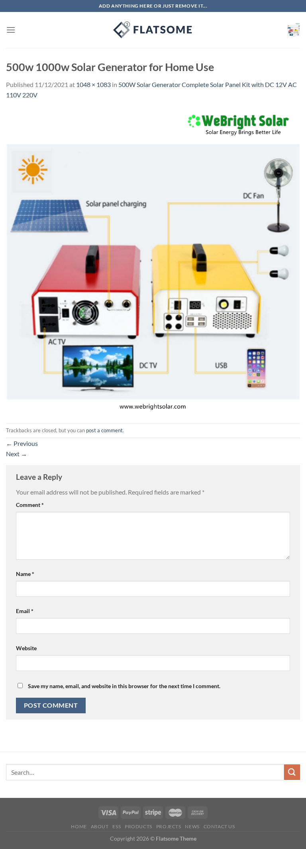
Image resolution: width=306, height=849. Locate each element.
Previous (22, 443)
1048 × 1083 (93, 84)
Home (78, 826)
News (192, 826)
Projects (168, 826)
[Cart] (293, 29)
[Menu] (11, 30)
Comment (30, 504)
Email (24, 611)
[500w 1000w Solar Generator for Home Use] (153, 261)
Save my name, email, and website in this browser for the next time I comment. (124, 686)
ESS (116, 826)
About (100, 826)
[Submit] (292, 772)
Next (16, 453)
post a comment (104, 430)
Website (26, 648)
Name (25, 573)
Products (138, 826)
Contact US (219, 826)
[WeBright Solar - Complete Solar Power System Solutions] (153, 30)
